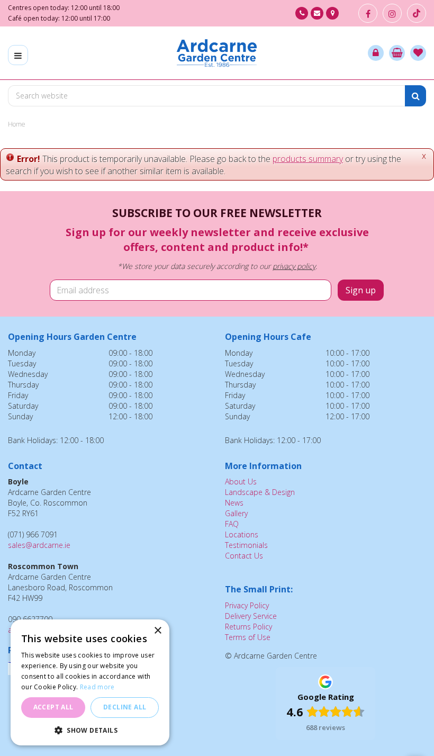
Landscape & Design (260, 492)
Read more (97, 686)
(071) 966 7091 (301, 13)
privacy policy (294, 266)
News (234, 503)
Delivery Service (251, 616)
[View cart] (397, 53)
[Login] (376, 53)
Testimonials (246, 545)
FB (367, 13)
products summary (308, 159)
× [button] (157, 631)
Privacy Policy (247, 605)
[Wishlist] (418, 53)
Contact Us (244, 556)
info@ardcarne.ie (317, 13)
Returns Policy (248, 627)
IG (392, 13)
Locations (241, 534)
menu (18, 55)
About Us (241, 481)
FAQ (232, 524)
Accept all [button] (53, 707)
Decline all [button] (124, 707)
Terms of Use (247, 637)
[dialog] (90, 682)
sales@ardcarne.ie (39, 545)
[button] (90, 730)
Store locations (332, 13)
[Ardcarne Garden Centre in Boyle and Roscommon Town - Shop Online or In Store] (217, 53)
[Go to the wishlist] (418, 53)
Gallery (236, 513)
